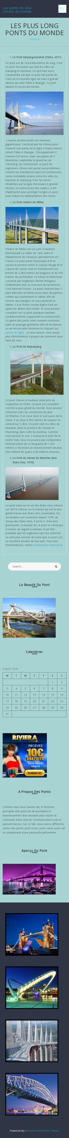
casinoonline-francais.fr (47, 545)
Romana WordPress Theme (42, 1130)
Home (33, 39)
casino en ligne (14, 332)
